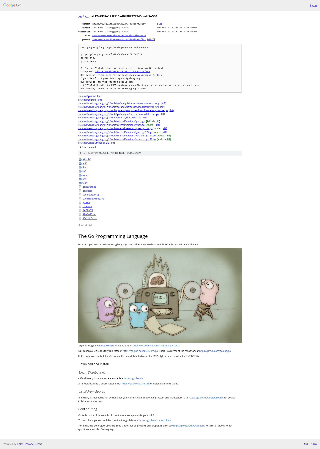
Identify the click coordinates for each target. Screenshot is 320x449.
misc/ (85, 175)
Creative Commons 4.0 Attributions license (156, 345)
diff (151, 39)
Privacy (29, 443)
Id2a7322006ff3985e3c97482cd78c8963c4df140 (122, 71)
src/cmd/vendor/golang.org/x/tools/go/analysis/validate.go (110, 117)
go (80, 16)
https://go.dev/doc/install (135, 383)
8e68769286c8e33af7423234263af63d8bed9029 (119, 35)
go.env (86, 202)
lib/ (84, 171)
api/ (84, 163)
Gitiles (20, 443)
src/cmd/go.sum (87, 99)
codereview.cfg (90, 194)
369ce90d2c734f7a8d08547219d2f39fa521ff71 (119, 39)
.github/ (86, 159)
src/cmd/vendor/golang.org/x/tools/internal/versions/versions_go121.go (117, 135)
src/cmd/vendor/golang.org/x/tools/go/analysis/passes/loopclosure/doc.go (118, 106)
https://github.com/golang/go (215, 350)
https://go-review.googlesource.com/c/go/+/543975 (130, 75)
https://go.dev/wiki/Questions (189, 425)
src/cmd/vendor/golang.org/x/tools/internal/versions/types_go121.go (115, 128)
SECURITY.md (89, 218)
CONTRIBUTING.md (93, 198)
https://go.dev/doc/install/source (206, 397)
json (314, 443)
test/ (85, 182)
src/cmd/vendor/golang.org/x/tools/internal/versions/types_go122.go (115, 132)
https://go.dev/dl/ (133, 378)
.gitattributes (89, 186)
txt (306, 443)
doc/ (84, 167)
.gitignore (87, 190)
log (160, 23)
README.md (89, 214)
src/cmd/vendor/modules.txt (93, 142)
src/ (84, 178)
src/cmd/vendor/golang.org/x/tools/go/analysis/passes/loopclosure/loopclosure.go (123, 110)
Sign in (313, 5)
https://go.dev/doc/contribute (155, 420)
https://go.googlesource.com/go (140, 350)
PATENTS (87, 210)
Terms (38, 443)
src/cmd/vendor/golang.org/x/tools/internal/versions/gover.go (111, 121)
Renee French (106, 345)
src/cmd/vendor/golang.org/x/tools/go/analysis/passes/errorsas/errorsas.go (119, 103)
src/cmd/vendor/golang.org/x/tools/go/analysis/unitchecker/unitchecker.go (118, 114)
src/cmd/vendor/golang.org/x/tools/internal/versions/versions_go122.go (117, 139)
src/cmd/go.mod (87, 96)
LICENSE (87, 206)
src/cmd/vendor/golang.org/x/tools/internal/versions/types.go (111, 124)
